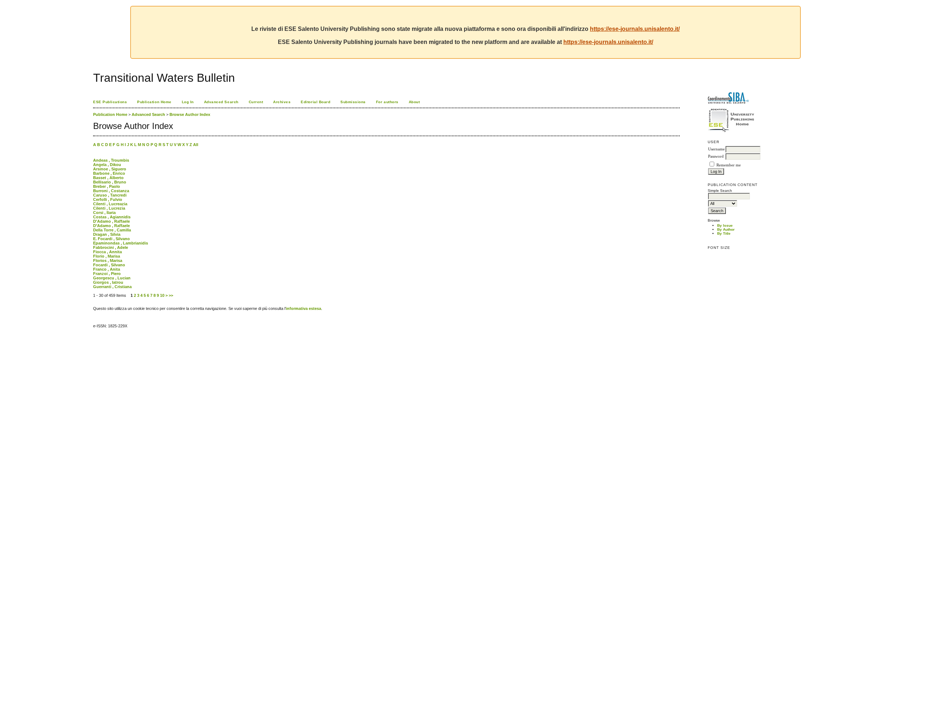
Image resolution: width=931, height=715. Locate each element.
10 (162, 295)
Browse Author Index (189, 114)
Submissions (353, 102)
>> (171, 295)
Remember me (728, 165)
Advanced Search (221, 102)
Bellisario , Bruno (109, 182)
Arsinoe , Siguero (109, 169)
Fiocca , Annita (107, 252)
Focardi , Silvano (109, 265)
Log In (188, 102)
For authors (387, 102)
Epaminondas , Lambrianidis (120, 243)
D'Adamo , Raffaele (111, 221)
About (414, 102)
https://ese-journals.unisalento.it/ (635, 29)
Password (716, 156)
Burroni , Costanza (111, 191)
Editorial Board (315, 102)
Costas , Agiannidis (112, 217)
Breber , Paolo (106, 186)
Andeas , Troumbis (111, 160)
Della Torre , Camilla (112, 230)
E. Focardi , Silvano (111, 239)
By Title (724, 233)
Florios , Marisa (107, 260)
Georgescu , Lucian (112, 278)
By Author (726, 229)
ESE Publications (110, 102)
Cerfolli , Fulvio (107, 199)
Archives (282, 102)
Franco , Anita (106, 269)
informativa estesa (303, 308)
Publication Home (154, 102)
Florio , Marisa (106, 256)
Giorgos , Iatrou (108, 282)
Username (716, 149)
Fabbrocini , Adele (110, 247)
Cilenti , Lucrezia (109, 208)
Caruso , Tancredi (110, 195)
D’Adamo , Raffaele (111, 225)
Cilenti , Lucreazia (110, 204)
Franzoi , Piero (107, 273)
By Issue (725, 225)
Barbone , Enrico (109, 173)
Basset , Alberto (108, 177)
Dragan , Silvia (106, 234)
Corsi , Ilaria (104, 212)
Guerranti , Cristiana (112, 286)
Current (256, 102)
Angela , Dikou (107, 164)
